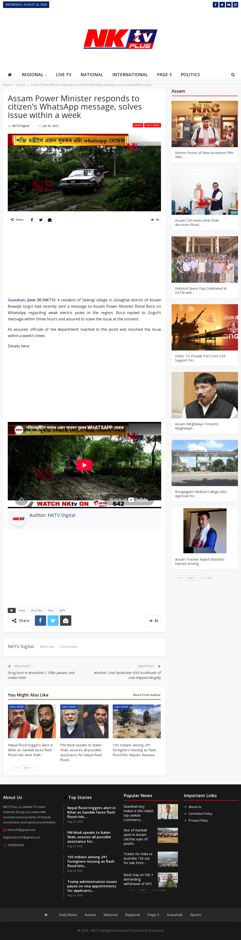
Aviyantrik (156, 930)
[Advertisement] (203, 38)
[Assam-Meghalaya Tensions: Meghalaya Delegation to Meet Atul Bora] (205, 395)
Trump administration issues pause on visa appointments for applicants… (92, 886)
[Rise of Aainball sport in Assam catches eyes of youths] (168, 835)
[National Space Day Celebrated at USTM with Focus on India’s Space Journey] (205, 259)
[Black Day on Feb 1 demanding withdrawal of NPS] (168, 880)
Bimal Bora (37, 610)
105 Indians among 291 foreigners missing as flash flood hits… (90, 861)
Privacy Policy (198, 820)
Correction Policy (200, 813)
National (91, 74)
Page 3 (164, 74)
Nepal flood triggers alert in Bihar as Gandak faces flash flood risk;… (91, 812)
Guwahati (16, 300)
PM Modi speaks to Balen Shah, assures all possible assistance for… (89, 837)
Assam (138, 125)
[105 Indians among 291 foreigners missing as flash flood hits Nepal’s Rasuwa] (137, 721)
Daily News (153, 125)
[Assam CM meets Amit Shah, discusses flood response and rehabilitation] (205, 192)
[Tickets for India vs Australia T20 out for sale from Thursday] (168, 859)
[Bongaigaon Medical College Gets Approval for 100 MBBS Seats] (205, 463)
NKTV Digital (61, 515)
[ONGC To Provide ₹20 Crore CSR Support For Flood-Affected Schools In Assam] (205, 327)
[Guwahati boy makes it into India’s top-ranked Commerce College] (168, 811)
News (51, 610)
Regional (32, 74)
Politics (190, 74)
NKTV (49, 300)
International (130, 74)
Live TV (63, 74)
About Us (195, 807)
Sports (195, 915)
